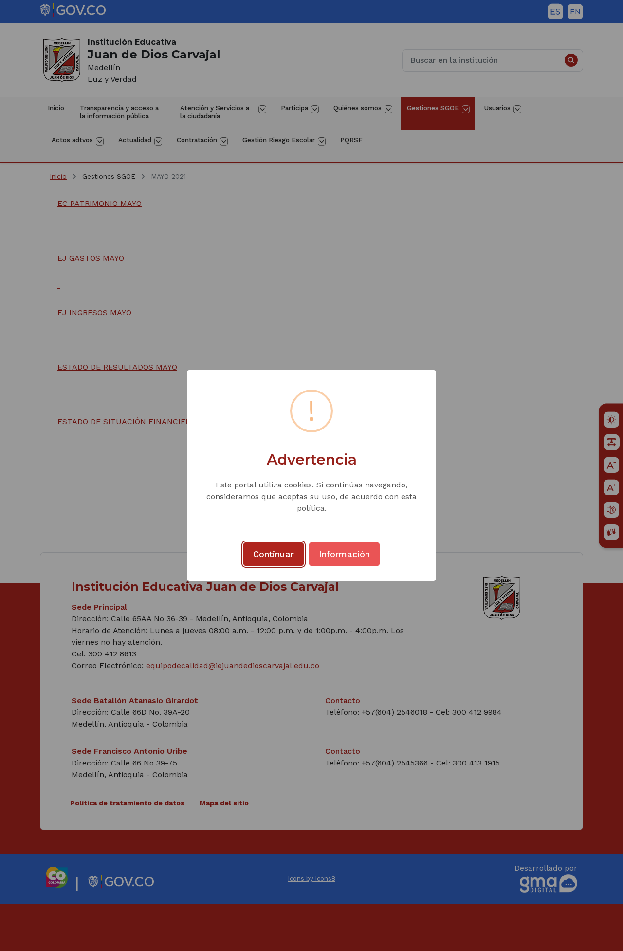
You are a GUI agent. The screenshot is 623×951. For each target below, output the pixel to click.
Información (344, 554)
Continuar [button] (273, 554)
